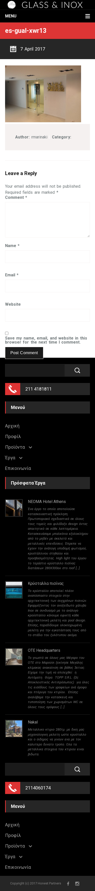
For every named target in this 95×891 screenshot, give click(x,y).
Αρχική (12, 426)
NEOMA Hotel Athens (47, 501)
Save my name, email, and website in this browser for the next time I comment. (46, 340)
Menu (10, 16)
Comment (16, 198)
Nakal (33, 722)
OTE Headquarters (44, 650)
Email (11, 275)
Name (12, 246)
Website (13, 304)
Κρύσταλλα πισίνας (46, 583)
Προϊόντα (15, 447)
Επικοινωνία (18, 468)
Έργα (10, 457)
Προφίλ (13, 436)
